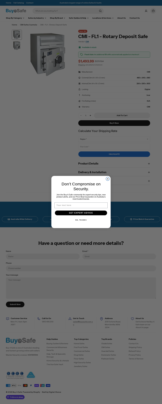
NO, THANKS (81, 220)
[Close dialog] (107, 179)
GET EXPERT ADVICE (81, 213)
